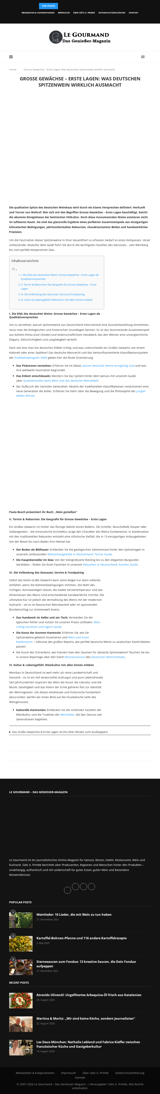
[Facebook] (65, 18)
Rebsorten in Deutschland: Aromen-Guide (110, 564)
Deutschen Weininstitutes (108, 657)
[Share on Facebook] (78, 756)
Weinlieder (67, 714)
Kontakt (133, 12)
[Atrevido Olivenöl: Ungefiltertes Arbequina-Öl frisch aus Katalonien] (21, 1000)
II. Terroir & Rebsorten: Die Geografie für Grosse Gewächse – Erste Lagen (58, 286)
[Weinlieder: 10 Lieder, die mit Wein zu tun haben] (21, 920)
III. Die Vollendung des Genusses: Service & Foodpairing (53, 294)
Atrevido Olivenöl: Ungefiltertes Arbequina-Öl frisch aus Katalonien (88, 995)
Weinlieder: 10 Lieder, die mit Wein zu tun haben (74, 914)
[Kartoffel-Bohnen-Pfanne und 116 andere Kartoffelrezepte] (21, 944)
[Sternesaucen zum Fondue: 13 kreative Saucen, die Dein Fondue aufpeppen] (21, 967)
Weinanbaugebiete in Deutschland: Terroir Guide (79, 554)
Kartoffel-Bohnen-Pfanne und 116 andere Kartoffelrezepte (81, 938)
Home (12, 69)
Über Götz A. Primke (84, 12)
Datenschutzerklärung (112, 12)
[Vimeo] (92, 18)
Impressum (64, 12)
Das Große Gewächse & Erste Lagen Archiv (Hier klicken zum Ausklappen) (60, 732)
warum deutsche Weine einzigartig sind (108, 365)
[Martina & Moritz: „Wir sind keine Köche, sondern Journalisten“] (21, 1024)
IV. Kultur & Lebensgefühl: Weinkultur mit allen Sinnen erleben (57, 299)
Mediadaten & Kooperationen (38, 12)
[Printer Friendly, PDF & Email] (28, 741)
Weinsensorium (75, 657)
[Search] (149, 56)
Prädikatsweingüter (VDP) (30, 357)
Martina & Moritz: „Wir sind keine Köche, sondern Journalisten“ (85, 1018)
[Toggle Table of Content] (14, 270)
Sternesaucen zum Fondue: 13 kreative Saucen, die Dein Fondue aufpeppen (86, 964)
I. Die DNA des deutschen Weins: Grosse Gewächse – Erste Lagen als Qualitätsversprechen (60, 277)
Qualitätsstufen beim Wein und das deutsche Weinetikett (60, 380)
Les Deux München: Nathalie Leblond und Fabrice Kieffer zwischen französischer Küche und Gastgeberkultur (88, 1044)
